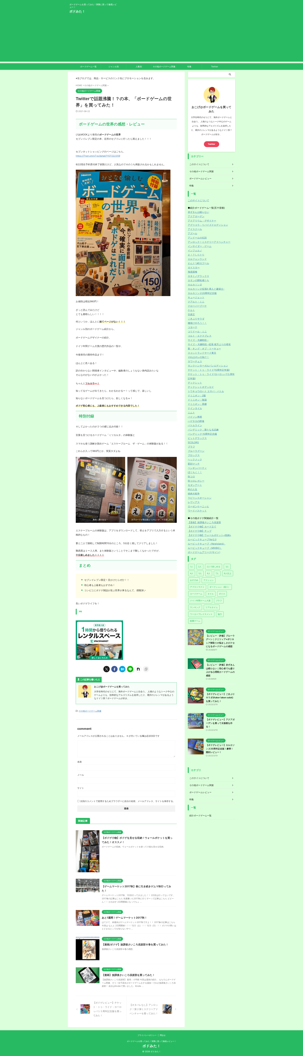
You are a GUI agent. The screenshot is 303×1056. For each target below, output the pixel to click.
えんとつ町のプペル (198, 263)
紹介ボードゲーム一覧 (200, 815)
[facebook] (114, 669)
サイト (80, 788)
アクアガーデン (196, 216)
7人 (217, 573)
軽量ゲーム (195, 621)
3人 (227, 566)
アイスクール (195, 229)
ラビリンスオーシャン (199, 497)
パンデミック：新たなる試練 (203, 429)
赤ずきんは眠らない (198, 212)
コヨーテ (192, 327)
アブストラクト (197, 587)
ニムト (191, 412)
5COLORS (193, 442)
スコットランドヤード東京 (202, 352)
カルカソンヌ (195, 284)
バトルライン (195, 425)
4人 (191, 573)
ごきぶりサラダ (196, 318)
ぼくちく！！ (195, 472)
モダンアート (195, 485)
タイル (211, 593)
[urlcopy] (146, 669)
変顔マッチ (194, 463)
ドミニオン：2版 (197, 395)
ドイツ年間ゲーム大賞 (200, 600)
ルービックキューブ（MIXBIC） (205, 547)
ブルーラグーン (196, 450)
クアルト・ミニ (196, 301)
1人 (191, 566)
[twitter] (106, 669)
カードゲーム (196, 593)
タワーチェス (195, 361)
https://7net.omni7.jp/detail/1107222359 (98, 155)
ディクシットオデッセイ (201, 386)
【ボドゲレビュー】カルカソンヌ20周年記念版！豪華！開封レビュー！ (220, 748)
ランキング (195, 607)
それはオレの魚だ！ (198, 357)
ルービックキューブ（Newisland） (207, 543)
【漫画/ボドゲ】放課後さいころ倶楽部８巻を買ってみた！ (135, 944)
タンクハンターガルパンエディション (208, 365)
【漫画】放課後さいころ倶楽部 (204, 522)
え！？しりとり (196, 254)
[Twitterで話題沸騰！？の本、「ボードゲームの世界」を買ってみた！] (122, 669)
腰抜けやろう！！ (197, 323)
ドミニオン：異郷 (197, 404)
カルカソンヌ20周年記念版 (202, 293)
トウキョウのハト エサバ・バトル (206, 391)
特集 (189, 66)
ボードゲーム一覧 (88, 66)
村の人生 (192, 489)
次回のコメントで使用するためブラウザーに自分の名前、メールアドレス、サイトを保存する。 (127, 801)
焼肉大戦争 (194, 493)
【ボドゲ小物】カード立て (202, 526)
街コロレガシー (196, 480)
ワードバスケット (197, 510)
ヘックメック (195, 459)
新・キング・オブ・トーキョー (204, 348)
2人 (200, 566)
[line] (130, 669)
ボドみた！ (77, 11)
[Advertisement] (151, 39)
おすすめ (194, 580)
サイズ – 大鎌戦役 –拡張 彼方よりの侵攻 (209, 344)
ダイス (222, 593)
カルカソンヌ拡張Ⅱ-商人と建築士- (206, 288)
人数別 (139, 66)
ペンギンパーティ (197, 468)
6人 (208, 573)
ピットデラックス (197, 438)
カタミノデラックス (198, 276)
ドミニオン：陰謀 (197, 399)
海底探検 (192, 271)
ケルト (191, 310)
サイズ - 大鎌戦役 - (198, 340)
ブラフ (191, 446)
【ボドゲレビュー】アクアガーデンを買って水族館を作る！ (220, 723)
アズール (192, 233)
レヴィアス (194, 502)
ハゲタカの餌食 (196, 421)
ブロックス (194, 455)
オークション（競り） (220, 587)
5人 (200, 573)
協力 (220, 614)
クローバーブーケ (197, 305)
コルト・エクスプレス (199, 335)
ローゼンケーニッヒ (198, 506)
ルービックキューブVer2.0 (202, 539)
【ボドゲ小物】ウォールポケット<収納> (209, 535)
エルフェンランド (197, 259)
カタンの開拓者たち (198, 280)
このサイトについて (198, 200)
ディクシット (195, 382)
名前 (79, 761)
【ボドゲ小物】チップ (199, 530)
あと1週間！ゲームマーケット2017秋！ (124, 917)
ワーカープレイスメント (201, 614)
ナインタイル (195, 408)
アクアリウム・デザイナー (202, 220)
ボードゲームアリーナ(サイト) (204, 552)
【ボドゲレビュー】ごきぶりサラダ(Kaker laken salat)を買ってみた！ (220, 697)
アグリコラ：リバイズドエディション (208, 224)
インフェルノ (195, 250)
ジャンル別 (113, 66)
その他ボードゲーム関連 (164, 66)
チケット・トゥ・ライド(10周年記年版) (209, 369)
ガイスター (194, 267)
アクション (208, 580)
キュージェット (196, 297)
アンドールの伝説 (197, 237)
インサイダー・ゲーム (199, 246)
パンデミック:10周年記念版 (202, 433)
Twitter (214, 66)
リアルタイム (211, 607)
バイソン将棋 (195, 416)
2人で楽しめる (213, 566)
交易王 (191, 314)
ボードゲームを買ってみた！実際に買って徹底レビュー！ (151, 1041)
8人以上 (227, 573)
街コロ (191, 476)
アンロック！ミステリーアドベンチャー (209, 241)
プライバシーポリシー (147, 1035)
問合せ (163, 1035)
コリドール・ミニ (197, 331)
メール (80, 775)
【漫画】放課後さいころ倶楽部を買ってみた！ (128, 975)
